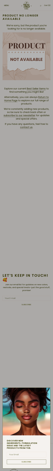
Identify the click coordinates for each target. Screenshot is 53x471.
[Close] (46, 391)
